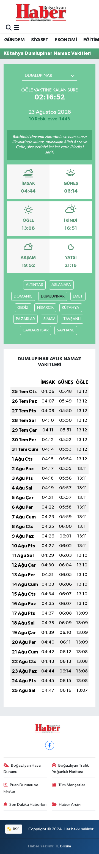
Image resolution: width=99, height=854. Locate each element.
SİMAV (49, 319)
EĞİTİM (91, 39)
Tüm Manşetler (71, 785)
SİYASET (39, 39)
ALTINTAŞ (34, 285)
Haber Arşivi (70, 804)
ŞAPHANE (65, 330)
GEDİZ (23, 308)
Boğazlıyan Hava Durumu (22, 768)
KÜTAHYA (70, 308)
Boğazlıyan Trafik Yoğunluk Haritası (70, 768)
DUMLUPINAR (53, 296)
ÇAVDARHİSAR (36, 330)
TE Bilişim (63, 846)
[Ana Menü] (16, 28)
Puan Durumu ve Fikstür (21, 788)
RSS (16, 829)
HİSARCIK (45, 308)
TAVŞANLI (72, 319)
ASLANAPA (61, 285)
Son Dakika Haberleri (27, 804)
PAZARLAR (25, 319)
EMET (78, 296)
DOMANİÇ (23, 296)
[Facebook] (49, 745)
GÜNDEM (14, 39)
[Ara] (9, 28)
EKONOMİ (66, 39)
